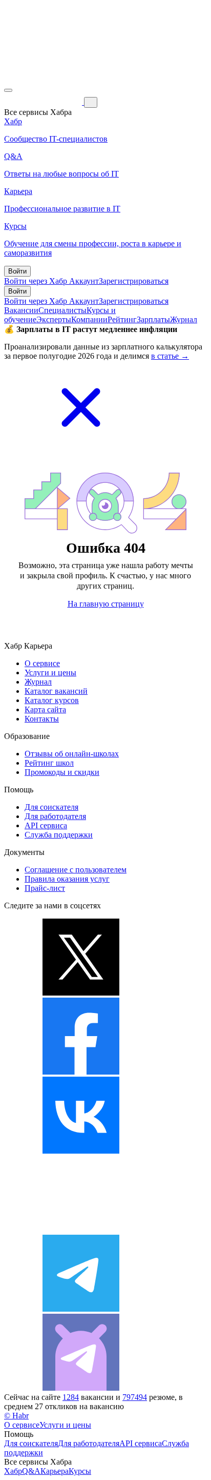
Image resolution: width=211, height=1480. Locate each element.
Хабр (13, 1471)
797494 (134, 1397)
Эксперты (53, 319)
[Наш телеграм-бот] (81, 1388)
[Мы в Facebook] (81, 1071)
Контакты (42, 718)
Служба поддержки (59, 834)
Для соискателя (51, 807)
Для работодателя (55, 816)
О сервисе (42, 663)
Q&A (31, 1471)
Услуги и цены (50, 672)
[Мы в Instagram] (81, 1229)
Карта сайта (45, 709)
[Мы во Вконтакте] (81, 1150)
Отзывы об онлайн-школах (72, 753)
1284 (70, 1397)
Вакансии (21, 310)
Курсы (80, 1471)
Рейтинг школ (49, 762)
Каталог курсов (52, 700)
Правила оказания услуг (67, 878)
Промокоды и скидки (62, 772)
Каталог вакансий (56, 691)
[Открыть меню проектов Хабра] (8, 90)
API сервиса (46, 825)
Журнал (183, 319)
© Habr (16, 1415)
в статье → (170, 356)
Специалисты (62, 310)
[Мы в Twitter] (81, 992)
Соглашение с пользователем (75, 869)
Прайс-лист (45, 888)
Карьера (54, 1471)
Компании (89, 319)
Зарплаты (153, 319)
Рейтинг (122, 319)
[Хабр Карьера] (44, 102)
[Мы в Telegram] (81, 1308)
